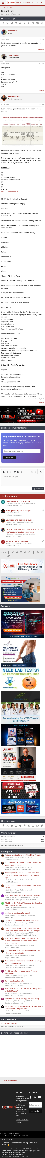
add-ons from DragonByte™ (27, 1150)
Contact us (5, 1143)
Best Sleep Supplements (14, 981)
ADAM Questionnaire (9, 191)
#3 (43, 105)
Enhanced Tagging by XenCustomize (13, 1154)
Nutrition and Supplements (26, 503)
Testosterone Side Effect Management (18, 869)
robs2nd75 (6, 14)
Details (23, 1152)
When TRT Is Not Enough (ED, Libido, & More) (20, 900)
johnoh (8, 544)
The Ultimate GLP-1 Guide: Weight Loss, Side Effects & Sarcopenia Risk (22, 952)
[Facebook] (30, 1098)
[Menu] (3, 2)
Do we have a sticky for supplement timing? (22, 998)
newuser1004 (5, 1023)
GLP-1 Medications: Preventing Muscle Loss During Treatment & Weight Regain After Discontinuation (22, 940)
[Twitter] (34, 1098)
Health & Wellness (11, 910)
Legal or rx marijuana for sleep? (17, 913)
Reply (42, 49)
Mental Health (9, 917)
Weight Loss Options (12, 947)
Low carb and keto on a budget (20, 519)
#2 (43, 64)
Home (4, 1145)
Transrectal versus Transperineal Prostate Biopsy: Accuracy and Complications (24, 1007)
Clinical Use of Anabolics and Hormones (18, 967)
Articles (16, 513)
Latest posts (6, 851)
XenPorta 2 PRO (6, 1156)
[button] (4, 472)
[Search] (42, 2)
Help (36, 1143)
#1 (43, 39)
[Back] (33, 2)
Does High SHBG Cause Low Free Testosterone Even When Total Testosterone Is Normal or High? (23, 875)
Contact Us (16, 1135)
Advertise (25, 1135)
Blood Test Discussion (12, 859)
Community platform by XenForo (20, 1149)
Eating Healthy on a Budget (18, 501)
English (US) (7, 1139)
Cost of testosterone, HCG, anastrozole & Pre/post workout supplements (25, 530)
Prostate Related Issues (13, 892)
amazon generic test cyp (17, 541)
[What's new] (37, 2)
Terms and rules (16, 1143)
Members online (8, 1019)
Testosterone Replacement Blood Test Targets (22, 855)
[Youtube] (39, 1098)
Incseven (14, 1023)
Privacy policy (28, 1143)
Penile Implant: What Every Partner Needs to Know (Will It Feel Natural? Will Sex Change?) (22, 929)
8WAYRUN (26, 1156)
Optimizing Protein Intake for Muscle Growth (22, 920)
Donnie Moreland (11, 503)
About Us (8, 1135)
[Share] (39, 39)
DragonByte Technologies (12, 1152)
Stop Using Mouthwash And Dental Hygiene (22, 895)
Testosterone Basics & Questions (24, 534)
